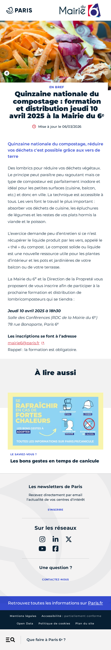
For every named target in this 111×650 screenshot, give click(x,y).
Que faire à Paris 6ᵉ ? (46, 639)
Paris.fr (95, 603)
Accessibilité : (71, 616)
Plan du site (84, 623)
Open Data (25, 623)
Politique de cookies (54, 623)
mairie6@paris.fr (23, 342)
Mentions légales (23, 616)
